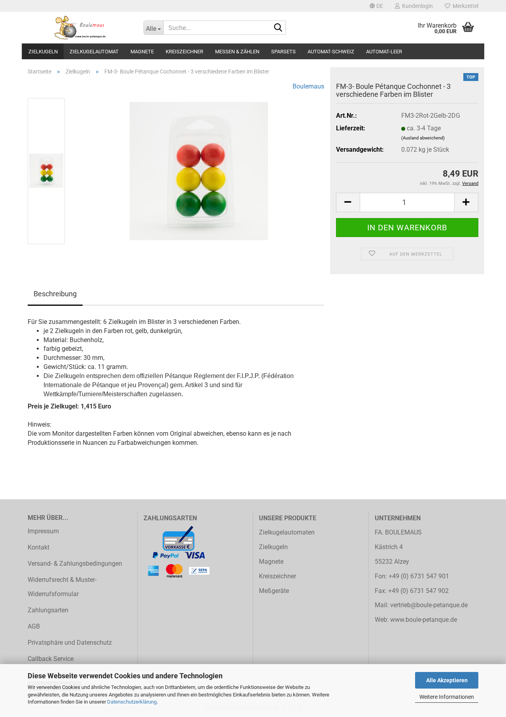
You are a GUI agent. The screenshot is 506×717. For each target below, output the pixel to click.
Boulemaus (308, 86)
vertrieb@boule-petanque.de (429, 605)
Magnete (142, 52)
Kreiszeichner (184, 52)
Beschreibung (55, 294)
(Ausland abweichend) (423, 138)
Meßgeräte (274, 591)
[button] (376, 6)
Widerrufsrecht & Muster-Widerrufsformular (62, 587)
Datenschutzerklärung (132, 702)
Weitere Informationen (446, 697)
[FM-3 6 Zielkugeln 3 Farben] (199, 170)
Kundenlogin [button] (416, 6)
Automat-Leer (384, 52)
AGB (34, 626)
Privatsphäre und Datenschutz (70, 642)
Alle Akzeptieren (447, 680)
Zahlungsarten (48, 610)
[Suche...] (278, 28)
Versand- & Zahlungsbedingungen (75, 563)
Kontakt (38, 547)
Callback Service (51, 658)
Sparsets (283, 52)
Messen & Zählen (237, 52)
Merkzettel (464, 6)
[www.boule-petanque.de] (80, 27)
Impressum (43, 531)
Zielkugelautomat (94, 52)
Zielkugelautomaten (287, 532)
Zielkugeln (43, 52)
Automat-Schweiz (331, 52)
